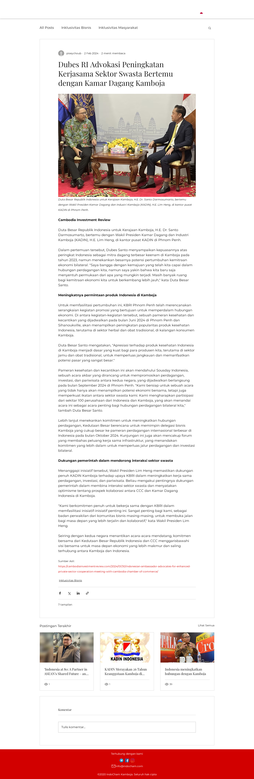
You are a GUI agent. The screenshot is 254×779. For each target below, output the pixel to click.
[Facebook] (127, 760)
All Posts (47, 28)
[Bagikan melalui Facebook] (60, 593)
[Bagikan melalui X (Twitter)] (69, 593)
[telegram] (121, 760)
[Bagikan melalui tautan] (87, 593)
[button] (209, 27)
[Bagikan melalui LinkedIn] (78, 593)
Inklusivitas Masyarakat (118, 28)
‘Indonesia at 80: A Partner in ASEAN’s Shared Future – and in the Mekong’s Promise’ (66, 671)
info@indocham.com (129, 766)
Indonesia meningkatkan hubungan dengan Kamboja (185, 671)
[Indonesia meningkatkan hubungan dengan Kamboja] (187, 647)
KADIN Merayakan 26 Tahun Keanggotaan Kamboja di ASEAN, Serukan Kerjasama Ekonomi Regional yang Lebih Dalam (127, 671)
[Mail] (113, 766)
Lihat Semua (206, 625)
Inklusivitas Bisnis (76, 28)
